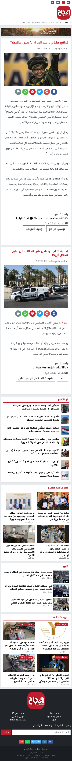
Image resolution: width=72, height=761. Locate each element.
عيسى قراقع (57, 228)
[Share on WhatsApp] (25, 92)
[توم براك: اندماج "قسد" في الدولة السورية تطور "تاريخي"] (65, 748)
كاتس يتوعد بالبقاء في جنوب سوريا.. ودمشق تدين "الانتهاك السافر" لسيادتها (32, 736)
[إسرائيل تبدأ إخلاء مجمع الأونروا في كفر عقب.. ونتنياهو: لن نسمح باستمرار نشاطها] (65, 693)
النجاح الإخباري (64, 13)
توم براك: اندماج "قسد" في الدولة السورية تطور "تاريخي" (33, 747)
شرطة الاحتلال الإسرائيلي (35, 378)
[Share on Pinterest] (32, 92)
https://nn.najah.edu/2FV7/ (51, 218)
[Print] (18, 92)
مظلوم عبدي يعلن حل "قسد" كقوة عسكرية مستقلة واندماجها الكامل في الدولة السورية (31, 725)
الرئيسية (68, 22)
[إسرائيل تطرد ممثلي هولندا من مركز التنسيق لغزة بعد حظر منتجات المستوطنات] (65, 715)
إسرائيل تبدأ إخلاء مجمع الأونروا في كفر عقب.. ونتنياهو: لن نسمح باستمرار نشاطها (34, 691)
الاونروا (61, 662)
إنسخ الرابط (23, 218)
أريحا (62, 378)
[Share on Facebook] (54, 92)
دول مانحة (42, 662)
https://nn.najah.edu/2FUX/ (50, 367)
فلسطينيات (57, 22)
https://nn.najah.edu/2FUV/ (50, 652)
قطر (26, 662)
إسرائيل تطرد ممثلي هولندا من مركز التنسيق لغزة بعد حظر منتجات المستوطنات (32, 714)
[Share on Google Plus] (47, 92)
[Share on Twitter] (40, 92)
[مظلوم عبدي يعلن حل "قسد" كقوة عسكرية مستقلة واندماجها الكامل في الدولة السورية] (65, 726)
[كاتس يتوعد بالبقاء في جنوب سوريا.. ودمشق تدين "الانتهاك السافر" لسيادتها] (65, 737)
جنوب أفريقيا (33, 228)
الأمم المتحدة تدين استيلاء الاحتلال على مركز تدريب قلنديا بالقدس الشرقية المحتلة (31, 703)
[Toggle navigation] (52, 2)
